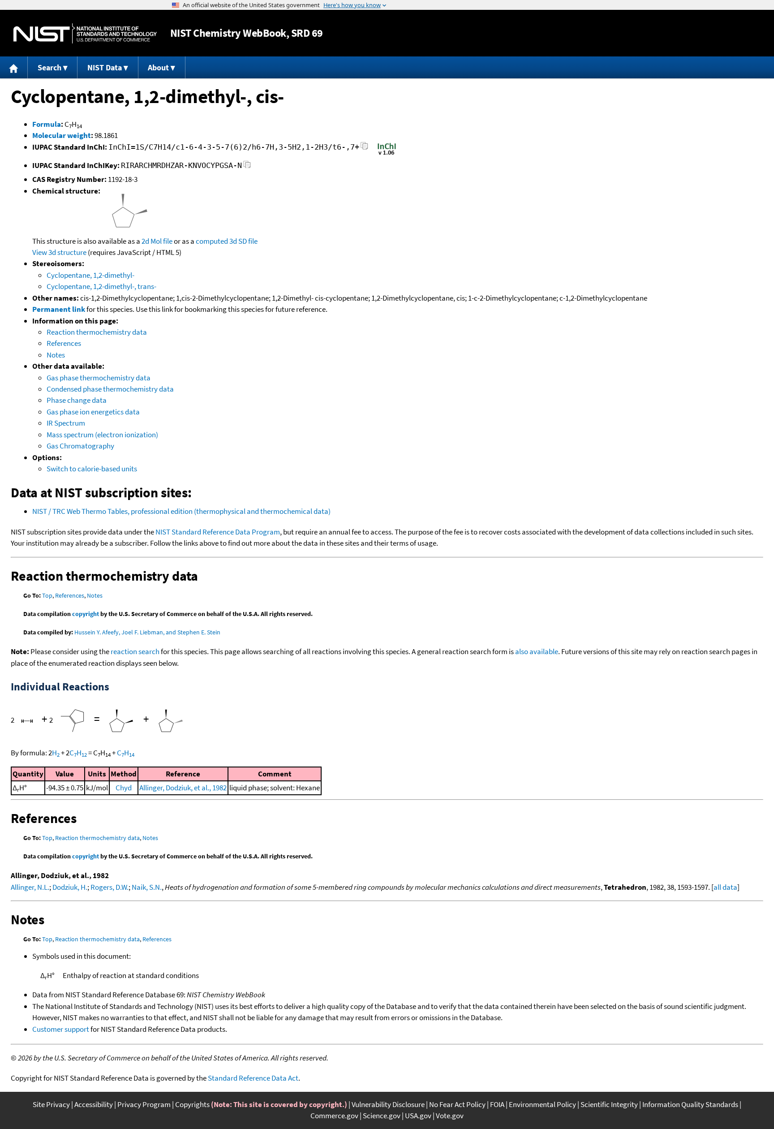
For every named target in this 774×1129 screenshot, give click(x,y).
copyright (85, 614)
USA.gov (418, 1115)
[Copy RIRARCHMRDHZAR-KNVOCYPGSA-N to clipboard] (247, 167)
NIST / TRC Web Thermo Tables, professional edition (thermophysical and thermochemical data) (181, 511)
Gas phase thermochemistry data (98, 378)
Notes (56, 355)
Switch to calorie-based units (92, 469)
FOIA (497, 1104)
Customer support (60, 1029)
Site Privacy (51, 1104)
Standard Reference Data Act (253, 1078)
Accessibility (93, 1104)
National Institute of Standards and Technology (85, 33)
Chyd (124, 788)
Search (49, 67)
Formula (46, 124)
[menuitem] (14, 67)
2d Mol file (157, 241)
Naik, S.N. (147, 887)
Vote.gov (450, 1115)
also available (536, 651)
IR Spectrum (66, 423)
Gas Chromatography (80, 446)
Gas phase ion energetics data (93, 412)
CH (78, 753)
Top (47, 595)
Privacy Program (144, 1104)
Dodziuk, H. (69, 887)
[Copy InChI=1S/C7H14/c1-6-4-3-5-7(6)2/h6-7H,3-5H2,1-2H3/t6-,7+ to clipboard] (364, 148)
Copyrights (192, 1104)
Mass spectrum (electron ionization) (102, 435)
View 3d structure (59, 252)
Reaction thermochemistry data (97, 332)
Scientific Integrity (609, 1104)
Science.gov (381, 1115)
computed (212, 241)
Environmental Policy (542, 1104)
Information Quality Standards (690, 1104)
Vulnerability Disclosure (388, 1104)
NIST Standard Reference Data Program (217, 532)
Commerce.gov (334, 1115)
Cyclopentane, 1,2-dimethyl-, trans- (101, 286)
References (64, 343)
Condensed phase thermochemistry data (110, 389)
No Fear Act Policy (457, 1104)
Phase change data (77, 400)
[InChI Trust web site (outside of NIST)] (387, 154)
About (158, 67)
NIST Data (104, 67)
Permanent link (58, 309)
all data (725, 887)
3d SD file (243, 241)
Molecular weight (61, 135)
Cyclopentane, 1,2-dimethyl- (90, 275)
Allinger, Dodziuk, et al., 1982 (183, 788)
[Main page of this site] (14, 67)
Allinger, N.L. (30, 887)
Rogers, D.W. (109, 887)
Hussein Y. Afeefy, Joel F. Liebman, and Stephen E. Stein (147, 632)
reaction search (135, 651)
